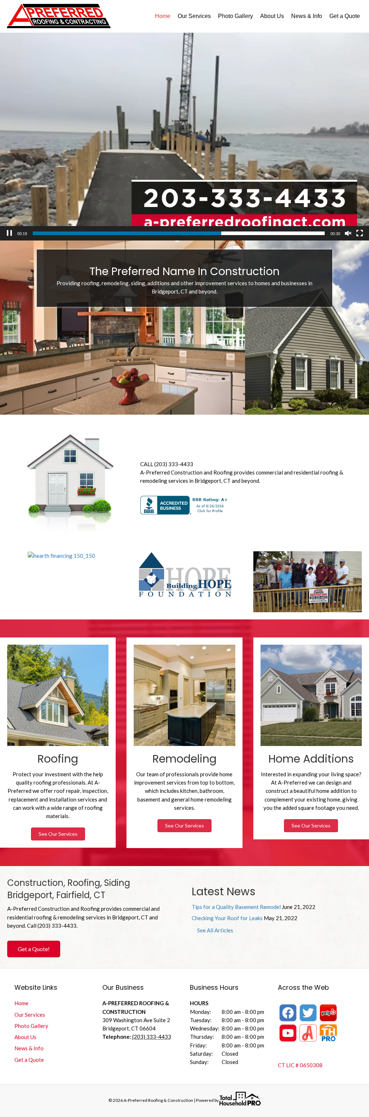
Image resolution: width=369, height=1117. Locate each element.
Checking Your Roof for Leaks (227, 918)
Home (162, 16)
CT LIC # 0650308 (300, 1065)
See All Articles (215, 930)
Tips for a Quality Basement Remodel (236, 907)
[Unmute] (348, 233)
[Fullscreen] (359, 233)
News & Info (306, 16)
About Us (272, 16)
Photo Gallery (235, 16)
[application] (184, 136)
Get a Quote (344, 16)
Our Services (194, 16)
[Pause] (9, 233)
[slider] (179, 233)
